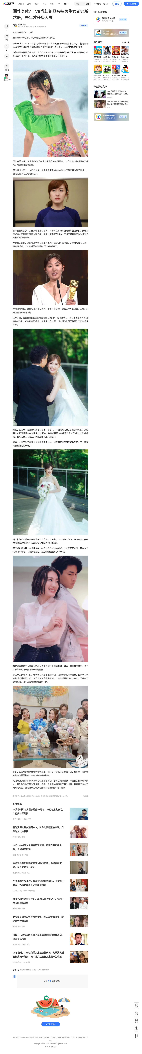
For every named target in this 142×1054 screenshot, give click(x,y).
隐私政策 (39, 1037)
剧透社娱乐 (17, 819)
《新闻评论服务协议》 (42, 970)
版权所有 (53, 1047)
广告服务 (53, 1037)
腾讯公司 (47, 1047)
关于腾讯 (16, 1037)
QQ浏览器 (74, 1037)
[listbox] (50, 883)
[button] (123, 19)
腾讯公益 (67, 1037)
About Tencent (24, 1037)
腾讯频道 (81, 1037)
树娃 (14, 855)
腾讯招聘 (60, 1037)
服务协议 (33, 1037)
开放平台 (46, 1037)
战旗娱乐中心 (17, 890)
